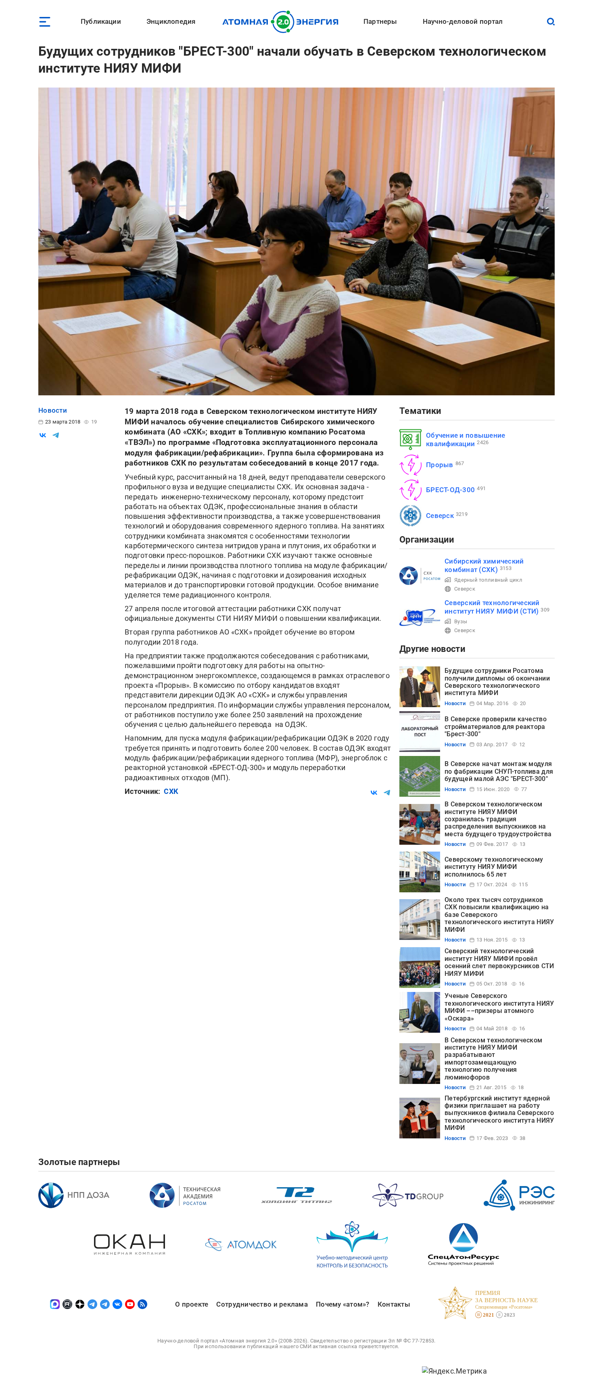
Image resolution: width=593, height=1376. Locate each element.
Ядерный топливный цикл (488, 580)
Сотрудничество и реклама (261, 1304)
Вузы (460, 621)
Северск (440, 516)
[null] (42, 435)
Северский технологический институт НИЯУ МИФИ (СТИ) (492, 607)
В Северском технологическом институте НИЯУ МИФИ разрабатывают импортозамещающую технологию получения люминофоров (493, 1058)
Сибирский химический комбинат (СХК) (484, 565)
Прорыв (439, 465)
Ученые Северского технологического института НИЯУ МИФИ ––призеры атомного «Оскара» (499, 1007)
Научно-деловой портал (463, 21)
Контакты (394, 1304)
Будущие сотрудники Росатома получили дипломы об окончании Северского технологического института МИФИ (497, 682)
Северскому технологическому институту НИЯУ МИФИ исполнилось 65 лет (494, 867)
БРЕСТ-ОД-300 (450, 490)
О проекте (191, 1304)
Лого (282, 21)
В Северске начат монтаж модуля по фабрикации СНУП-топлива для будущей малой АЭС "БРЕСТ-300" (499, 771)
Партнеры (380, 21)
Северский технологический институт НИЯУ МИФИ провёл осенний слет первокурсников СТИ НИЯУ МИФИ (499, 962)
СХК (171, 791)
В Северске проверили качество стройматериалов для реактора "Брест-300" (496, 726)
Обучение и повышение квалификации (465, 439)
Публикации (101, 21)
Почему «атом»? (343, 1304)
